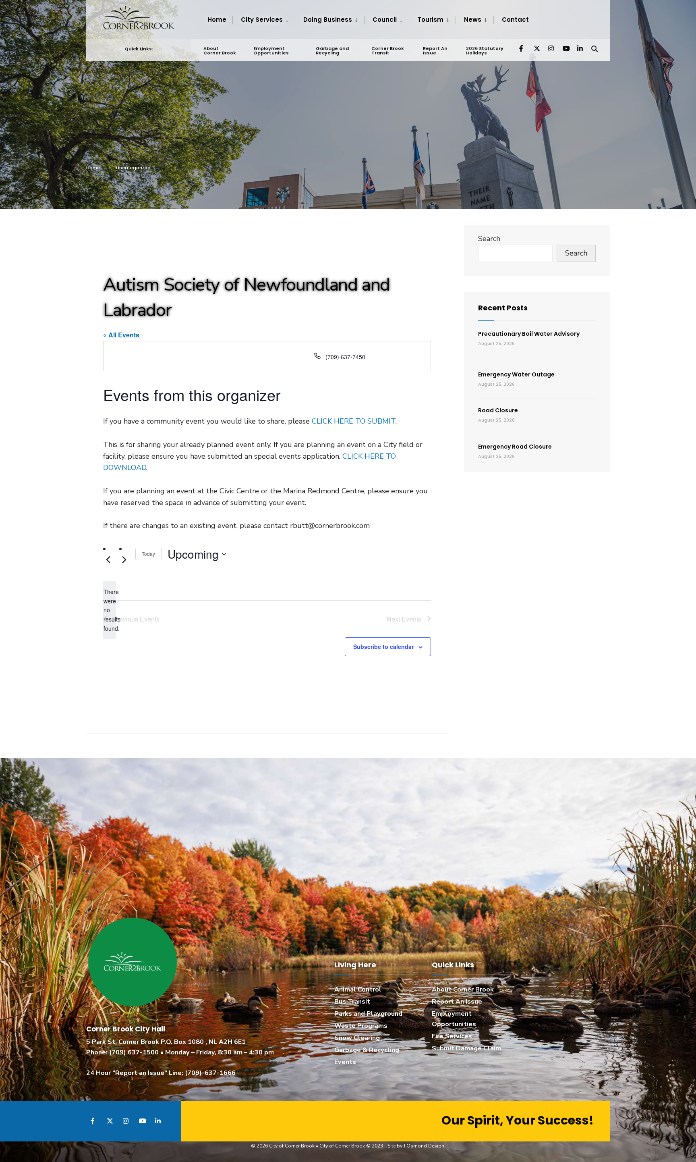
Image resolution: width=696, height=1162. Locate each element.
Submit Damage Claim (466, 1048)
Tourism (430, 19)
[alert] (109, 610)
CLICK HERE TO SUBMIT (354, 421)
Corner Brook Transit (387, 50)
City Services (262, 19)
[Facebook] (522, 48)
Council (385, 19)
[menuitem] (263, 19)
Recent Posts (503, 308)
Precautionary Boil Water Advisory (529, 334)
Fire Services (452, 1036)
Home (216, 19)
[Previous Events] (108, 560)
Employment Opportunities (271, 50)
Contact (515, 19)
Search (489, 238)
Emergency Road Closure (515, 447)
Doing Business (327, 19)
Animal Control (357, 989)
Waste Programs (360, 1025)
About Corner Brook (219, 50)
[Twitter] (536, 48)
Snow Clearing (357, 1037)
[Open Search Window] (594, 48)
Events (345, 1062)
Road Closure (498, 410)
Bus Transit (352, 1001)
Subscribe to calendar (383, 646)
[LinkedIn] (580, 48)
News (472, 19)
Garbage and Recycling (332, 50)
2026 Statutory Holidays (484, 50)
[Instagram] (551, 48)
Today (148, 553)
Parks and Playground (368, 1013)
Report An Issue (435, 50)
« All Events (121, 334)
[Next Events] (124, 560)
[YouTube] (565, 48)
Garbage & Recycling (366, 1050)
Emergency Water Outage (516, 374)
